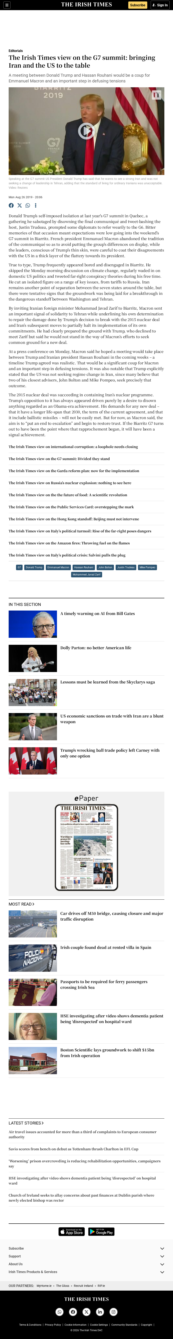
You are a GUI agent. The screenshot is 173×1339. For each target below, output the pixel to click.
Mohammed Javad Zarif (86, 574)
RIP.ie (101, 1285)
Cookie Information (75, 1325)
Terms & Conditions (30, 1325)
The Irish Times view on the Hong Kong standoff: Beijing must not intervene (74, 518)
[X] (19, 206)
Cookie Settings (99, 1325)
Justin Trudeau (126, 567)
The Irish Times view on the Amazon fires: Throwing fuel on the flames (69, 543)
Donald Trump (34, 567)
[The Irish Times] (86, 4)
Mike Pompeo (147, 567)
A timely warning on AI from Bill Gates (97, 613)
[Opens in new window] (71, 1231)
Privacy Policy (53, 1325)
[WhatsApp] (28, 206)
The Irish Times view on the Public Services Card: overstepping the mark (71, 506)
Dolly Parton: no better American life (95, 647)
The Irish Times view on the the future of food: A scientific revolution (68, 494)
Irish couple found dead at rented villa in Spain (105, 947)
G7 (19, 567)
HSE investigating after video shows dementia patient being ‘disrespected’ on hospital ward (111, 1018)
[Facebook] (11, 206)
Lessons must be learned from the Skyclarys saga (107, 682)
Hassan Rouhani (83, 567)
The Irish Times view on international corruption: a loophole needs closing (73, 446)
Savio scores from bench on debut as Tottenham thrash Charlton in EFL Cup (73, 1148)
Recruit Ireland (83, 1285)
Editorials (16, 50)
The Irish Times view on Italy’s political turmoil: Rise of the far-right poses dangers (80, 531)
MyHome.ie (44, 1285)
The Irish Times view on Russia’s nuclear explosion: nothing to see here (70, 482)
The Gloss (62, 1285)
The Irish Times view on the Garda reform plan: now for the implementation (74, 470)
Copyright (146, 1325)
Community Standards (124, 1325)
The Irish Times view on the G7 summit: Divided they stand (59, 458)
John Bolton (105, 567)
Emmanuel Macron (58, 567)
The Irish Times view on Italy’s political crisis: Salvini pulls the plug (67, 555)
